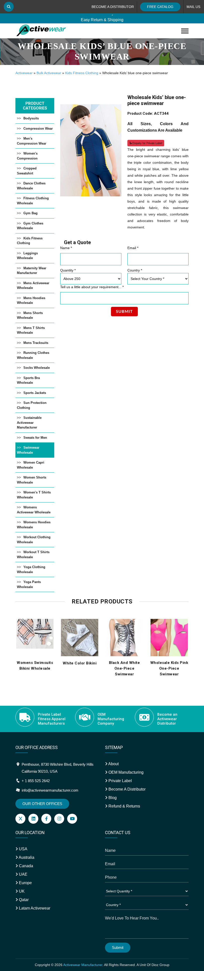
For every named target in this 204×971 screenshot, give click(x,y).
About (113, 764)
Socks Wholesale (36, 368)
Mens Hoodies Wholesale (31, 300)
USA (22, 849)
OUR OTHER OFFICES (42, 804)
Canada (25, 866)
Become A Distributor (126, 789)
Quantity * (68, 270)
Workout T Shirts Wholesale (33, 554)
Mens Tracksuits (35, 343)
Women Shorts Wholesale (31, 480)
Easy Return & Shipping (102, 18)
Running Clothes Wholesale (33, 355)
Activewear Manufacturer (82, 965)
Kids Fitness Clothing (81, 73)
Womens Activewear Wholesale (34, 509)
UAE (22, 874)
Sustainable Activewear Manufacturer (29, 422)
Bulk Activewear (49, 73)
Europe (25, 883)
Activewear (24, 73)
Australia (26, 857)
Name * (66, 248)
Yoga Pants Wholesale (29, 584)
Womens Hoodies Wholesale (34, 524)
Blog (112, 798)
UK (21, 891)
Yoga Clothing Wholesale (31, 569)
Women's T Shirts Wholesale (34, 494)
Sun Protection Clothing (32, 405)
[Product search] (9, 7)
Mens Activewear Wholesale (33, 285)
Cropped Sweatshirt (27, 170)
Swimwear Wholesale (28, 450)
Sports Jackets (34, 393)
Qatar (23, 900)
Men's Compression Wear (31, 141)
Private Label (119, 781)
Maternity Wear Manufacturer (31, 270)
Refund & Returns (123, 806)
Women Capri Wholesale (30, 465)
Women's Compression (27, 156)
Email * (132, 248)
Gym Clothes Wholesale (30, 225)
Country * (134, 270)
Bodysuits (31, 118)
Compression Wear (38, 128)
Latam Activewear (34, 908)
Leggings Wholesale (27, 255)
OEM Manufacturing (125, 772)
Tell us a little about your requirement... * (92, 287)
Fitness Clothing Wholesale (33, 200)
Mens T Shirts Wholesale (31, 330)
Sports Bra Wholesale (28, 380)
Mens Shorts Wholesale (30, 315)
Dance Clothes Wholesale (31, 185)
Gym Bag (30, 213)
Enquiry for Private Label (147, 143)
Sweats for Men (35, 437)
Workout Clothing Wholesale (34, 539)
